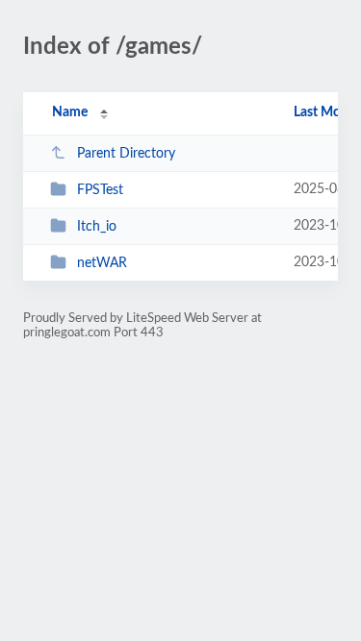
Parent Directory (126, 153)
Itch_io (96, 227)
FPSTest (100, 190)
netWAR (102, 263)
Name (70, 112)
